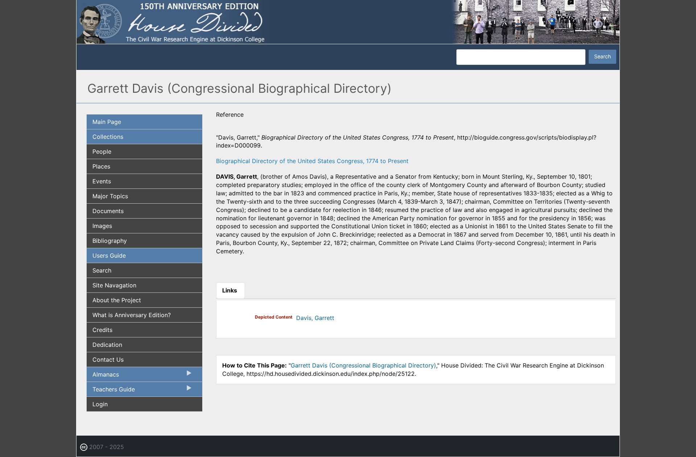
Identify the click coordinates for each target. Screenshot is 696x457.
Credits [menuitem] (102, 329)
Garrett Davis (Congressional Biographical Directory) (363, 365)
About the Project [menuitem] (116, 300)
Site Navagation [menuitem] (114, 285)
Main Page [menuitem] (106, 121)
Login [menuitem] (100, 404)
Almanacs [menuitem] (103, 376)
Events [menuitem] (101, 181)
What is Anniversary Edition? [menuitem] (131, 315)
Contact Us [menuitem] (108, 359)
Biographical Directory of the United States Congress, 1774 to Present (312, 161)
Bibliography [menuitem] (109, 240)
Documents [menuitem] (108, 211)
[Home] (348, 21)
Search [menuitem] (101, 270)
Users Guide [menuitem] (109, 255)
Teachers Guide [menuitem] (111, 391)
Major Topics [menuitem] (110, 196)
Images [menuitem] (102, 225)
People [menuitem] (101, 151)
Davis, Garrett (315, 317)
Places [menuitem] (101, 166)
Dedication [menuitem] (107, 344)
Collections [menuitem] (107, 136)
